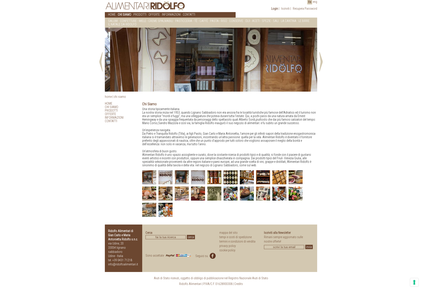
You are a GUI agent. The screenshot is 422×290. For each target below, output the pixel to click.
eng (315, 2)
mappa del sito (228, 232)
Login (274, 8)
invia (309, 247)
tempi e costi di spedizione (235, 237)
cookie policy (227, 250)
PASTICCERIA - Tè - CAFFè (191, 21)
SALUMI (113, 21)
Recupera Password (305, 8)
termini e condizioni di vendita (237, 241)
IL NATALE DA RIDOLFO (122, 24)
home (108, 96)
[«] (102, 61)
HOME (112, 14)
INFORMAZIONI (171, 14)
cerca (191, 237)
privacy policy (227, 246)
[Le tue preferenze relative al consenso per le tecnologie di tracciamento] (414, 282)
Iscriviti (285, 8)
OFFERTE (154, 14)
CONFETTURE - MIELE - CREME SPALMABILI (146, 21)
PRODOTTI (139, 14)
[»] (320, 61)
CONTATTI (189, 14)
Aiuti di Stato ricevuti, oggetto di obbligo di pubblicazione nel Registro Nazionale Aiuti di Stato (211, 278)
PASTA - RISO (218, 21)
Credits (238, 284)
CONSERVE (236, 21)
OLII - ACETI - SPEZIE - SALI (262, 21)
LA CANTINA (288, 21)
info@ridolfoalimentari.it (123, 264)
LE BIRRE (303, 21)
